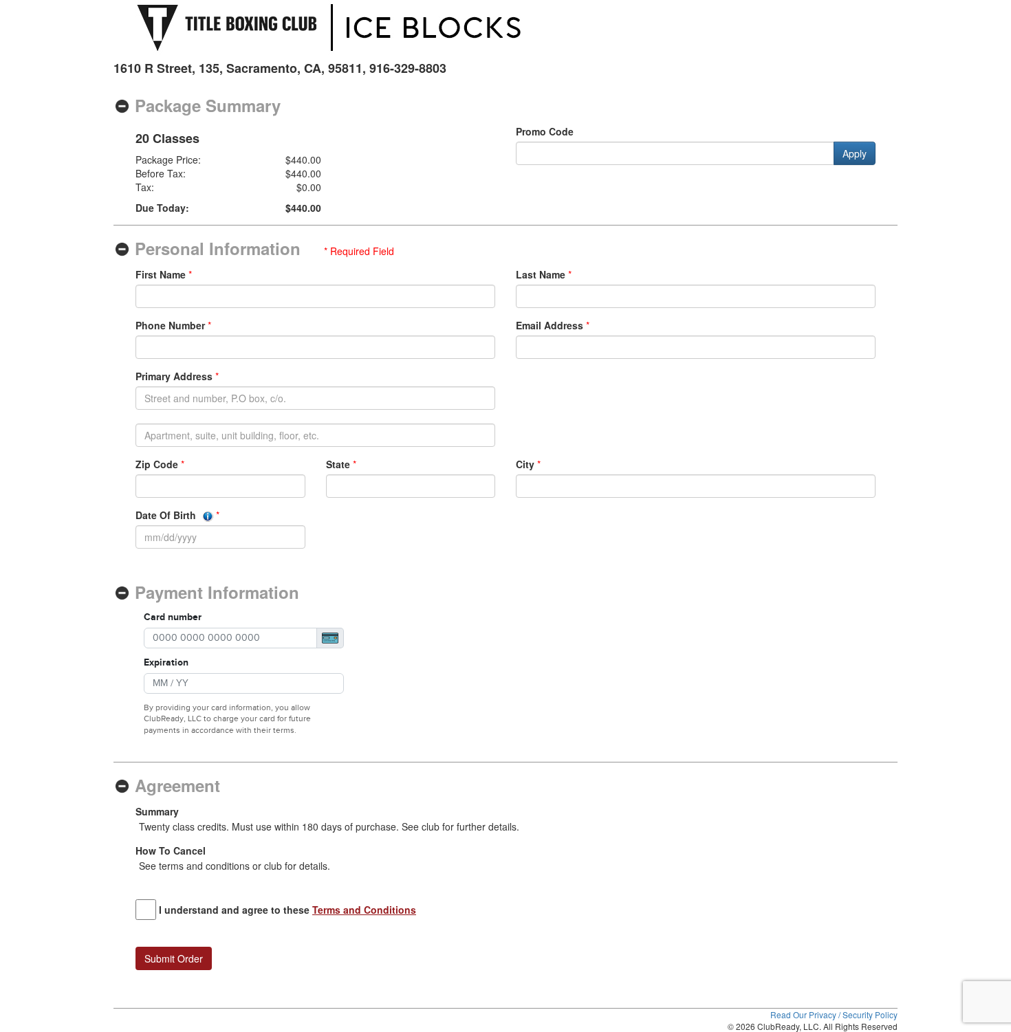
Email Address (549, 325)
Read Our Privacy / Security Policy (834, 1014)
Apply (854, 153)
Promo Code (545, 131)
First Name (160, 274)
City (525, 464)
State (338, 464)
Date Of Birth (167, 515)
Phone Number (170, 325)
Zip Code (156, 464)
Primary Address (174, 376)
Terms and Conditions (364, 909)
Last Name (540, 274)
